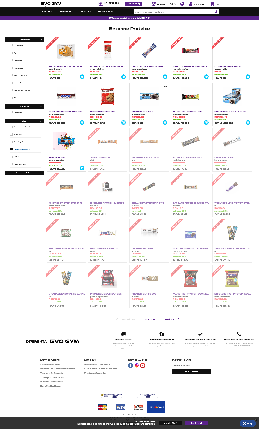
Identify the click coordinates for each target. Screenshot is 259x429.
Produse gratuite (95, 373)
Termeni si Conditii (51, 373)
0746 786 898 (111, 3)
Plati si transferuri (51, 381)
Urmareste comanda (97, 364)
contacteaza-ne (50, 364)
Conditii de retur (50, 385)
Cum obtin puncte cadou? (100, 368)
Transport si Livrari (52, 377)
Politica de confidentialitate (57, 368)
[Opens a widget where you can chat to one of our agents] (248, 424)
